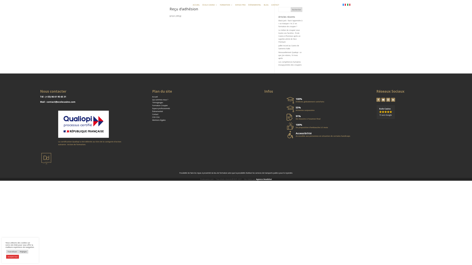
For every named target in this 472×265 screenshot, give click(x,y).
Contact (155, 114)
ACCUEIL (196, 5)
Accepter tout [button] (12, 257)
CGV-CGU (156, 117)
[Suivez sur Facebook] (378, 100)
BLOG (266, 5)
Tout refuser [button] (12, 252)
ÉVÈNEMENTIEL (254, 5)
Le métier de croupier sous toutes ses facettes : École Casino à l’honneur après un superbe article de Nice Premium (289, 36)
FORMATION (225, 5)
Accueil (155, 97)
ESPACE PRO (240, 5)
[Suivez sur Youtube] (383, 100)
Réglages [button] (23, 252)
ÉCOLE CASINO (208, 5)
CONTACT (275, 5)
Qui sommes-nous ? (160, 100)
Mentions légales (159, 120)
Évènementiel (157, 111)
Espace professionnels (161, 108)
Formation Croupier (160, 105)
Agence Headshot (264, 179)
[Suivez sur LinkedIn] (393, 100)
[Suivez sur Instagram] (388, 100)
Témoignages (157, 102)
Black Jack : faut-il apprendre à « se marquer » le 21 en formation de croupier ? (290, 23)
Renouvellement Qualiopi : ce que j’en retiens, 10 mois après (290, 55)
